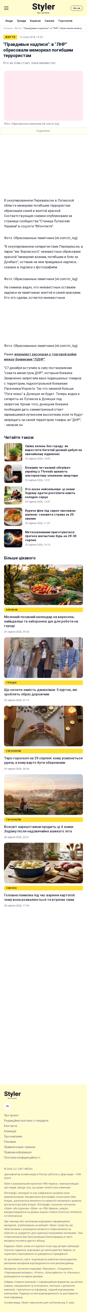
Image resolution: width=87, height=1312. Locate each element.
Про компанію (13, 1136)
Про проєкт (11, 1115)
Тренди (21, 20)
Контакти (10, 1126)
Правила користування (19, 1147)
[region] (43, 166)
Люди (9, 20)
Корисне (35, 20)
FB (7, 1106)
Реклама (10, 1141)
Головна (8, 28)
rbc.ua (76, 8)
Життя (18, 28)
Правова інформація (18, 1152)
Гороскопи (65, 20)
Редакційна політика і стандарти (26, 1120)
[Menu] (6, 8)
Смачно (49, 20)
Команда (10, 1131)
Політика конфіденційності (22, 1157)
